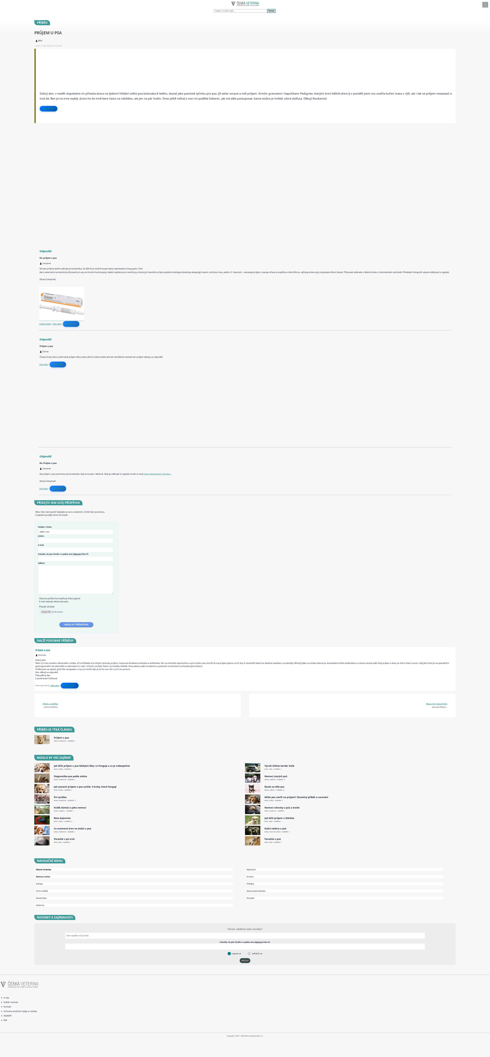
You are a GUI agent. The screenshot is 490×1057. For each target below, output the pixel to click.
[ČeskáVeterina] (245, 6)
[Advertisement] (112, 66)
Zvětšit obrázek (45, 324)
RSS (5, 1020)
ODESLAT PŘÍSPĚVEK (76, 624)
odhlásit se (256, 953)
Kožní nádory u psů (275, 828)
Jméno (41, 536)
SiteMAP (8, 1015)
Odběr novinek (11, 1002)
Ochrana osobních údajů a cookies (20, 1011)
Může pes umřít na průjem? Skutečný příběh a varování (296, 797)
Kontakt (250, 898)
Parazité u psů (273, 839)
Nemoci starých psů (276, 776)
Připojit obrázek (46, 606)
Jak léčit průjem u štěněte (279, 818)
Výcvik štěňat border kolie (279, 765)
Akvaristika (41, 898)
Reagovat (71, 324)
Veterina (40, 905)
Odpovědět (48, 109)
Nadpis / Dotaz (45, 527)
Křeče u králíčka (50, 703)
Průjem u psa (42, 649)
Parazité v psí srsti (64, 839)
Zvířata (39, 883)
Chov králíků (42, 891)
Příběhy (250, 883)
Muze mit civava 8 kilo (436, 703)
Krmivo (250, 876)
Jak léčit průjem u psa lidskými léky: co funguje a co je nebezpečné (92, 765)
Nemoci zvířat (43, 876)
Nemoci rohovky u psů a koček (282, 807)
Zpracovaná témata (256, 891)
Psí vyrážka (60, 797)
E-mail (41, 545)
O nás (6, 997)
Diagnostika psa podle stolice (70, 776)
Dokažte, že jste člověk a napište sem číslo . (63, 554)
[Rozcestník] (485, 5)
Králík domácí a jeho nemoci (70, 807)
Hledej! (271, 11)
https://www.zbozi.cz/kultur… (158, 474)
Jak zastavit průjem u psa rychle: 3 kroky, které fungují (85, 786)
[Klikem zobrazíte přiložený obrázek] (61, 319)
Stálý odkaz (57, 324)
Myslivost (251, 869)
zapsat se (236, 953)
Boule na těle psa (274, 786)
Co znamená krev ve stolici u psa (72, 828)
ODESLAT (245, 961)
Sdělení (41, 563)
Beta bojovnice (62, 818)
